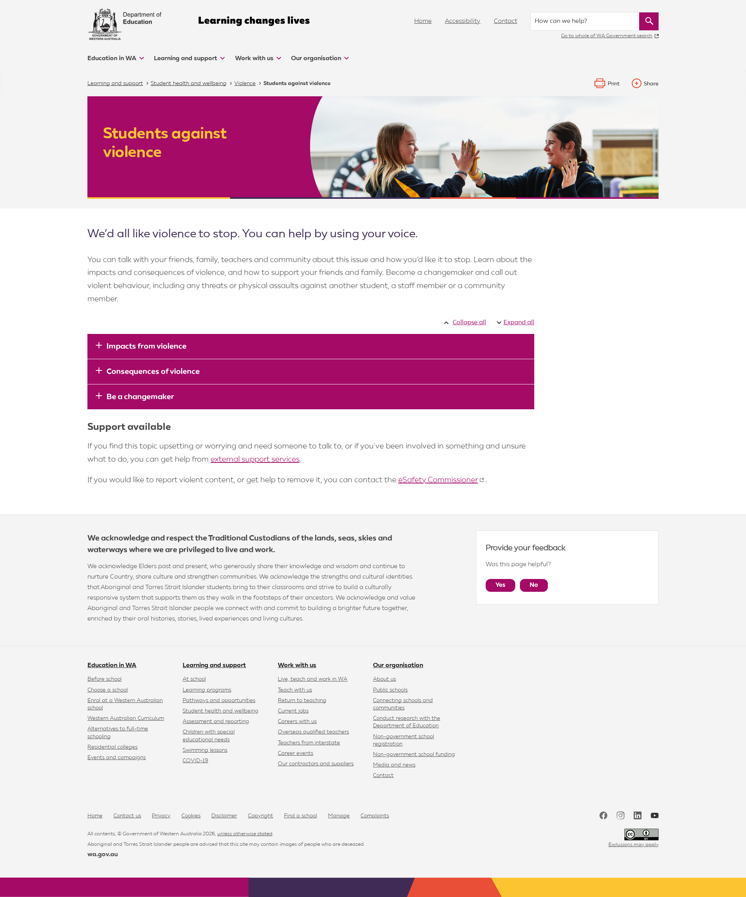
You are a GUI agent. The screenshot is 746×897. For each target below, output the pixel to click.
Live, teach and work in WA (312, 679)
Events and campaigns (116, 757)
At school (194, 679)
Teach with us (295, 690)
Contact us (127, 816)
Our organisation (317, 59)
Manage (339, 816)
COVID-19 (195, 760)
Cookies (190, 816)
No (534, 585)
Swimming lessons (205, 750)
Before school (104, 679)
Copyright (260, 816)
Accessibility (462, 21)
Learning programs (207, 690)
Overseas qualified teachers (313, 732)
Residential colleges (112, 747)
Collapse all (469, 323)
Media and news (394, 765)
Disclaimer (224, 816)
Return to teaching (302, 700)
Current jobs (293, 711)
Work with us (255, 59)
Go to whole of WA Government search (606, 35)
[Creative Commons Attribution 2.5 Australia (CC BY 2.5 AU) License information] (641, 835)
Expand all (519, 323)
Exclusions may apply (633, 844)
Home (423, 21)
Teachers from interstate (309, 743)
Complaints (375, 816)
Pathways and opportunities (219, 700)
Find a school (300, 816)
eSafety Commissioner (438, 480)
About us (384, 679)
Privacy (161, 816)
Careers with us (297, 721)
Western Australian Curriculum (125, 718)
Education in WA (112, 59)
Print (614, 84)
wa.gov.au (102, 855)
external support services (255, 459)
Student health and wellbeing (220, 711)
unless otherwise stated (244, 833)
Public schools (390, 690)
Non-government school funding (414, 754)
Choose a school (107, 690)
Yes (500, 585)
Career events (295, 753)
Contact (505, 21)
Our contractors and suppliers (316, 764)
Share (651, 84)
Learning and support (186, 59)
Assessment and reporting (216, 721)
